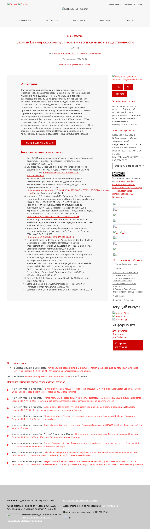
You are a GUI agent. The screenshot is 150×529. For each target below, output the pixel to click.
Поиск (129, 20)
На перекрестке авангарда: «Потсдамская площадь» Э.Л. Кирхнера (78, 388)
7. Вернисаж (118, 296)
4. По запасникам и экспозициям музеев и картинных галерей (123, 278)
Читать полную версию (39, 142)
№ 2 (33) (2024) (75, 36)
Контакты (105, 20)
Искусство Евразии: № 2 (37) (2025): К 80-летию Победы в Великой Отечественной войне (74, 454)
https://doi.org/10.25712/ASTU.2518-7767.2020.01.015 (53, 216)
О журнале (23, 20)
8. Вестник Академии (123, 300)
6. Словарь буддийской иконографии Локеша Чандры (127, 290)
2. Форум (116, 268)
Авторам (51, 20)
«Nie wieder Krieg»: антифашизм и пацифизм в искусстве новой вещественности (85, 452)
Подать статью (115, 4)
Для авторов (118, 334)
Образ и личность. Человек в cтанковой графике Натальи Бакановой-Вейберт (83, 416)
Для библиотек (119, 337)
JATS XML (119, 94)
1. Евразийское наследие (125, 264)
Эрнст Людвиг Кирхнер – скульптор (62, 425)
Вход (140, 4)
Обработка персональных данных (80, 500)
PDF (128, 87)
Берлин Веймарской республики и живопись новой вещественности (79, 443)
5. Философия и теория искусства (124, 285)
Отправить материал (122, 345)
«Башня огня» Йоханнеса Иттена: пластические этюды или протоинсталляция (84, 406)
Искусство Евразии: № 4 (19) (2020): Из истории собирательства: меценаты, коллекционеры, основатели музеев (76, 399)
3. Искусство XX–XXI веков (125, 272)
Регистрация (129, 4)
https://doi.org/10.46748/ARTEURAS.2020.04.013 (50, 237)
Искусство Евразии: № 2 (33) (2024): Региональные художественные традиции (52, 370)
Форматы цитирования (128, 165)
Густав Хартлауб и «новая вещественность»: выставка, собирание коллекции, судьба (87, 397)
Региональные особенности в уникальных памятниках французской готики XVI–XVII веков (93, 367)
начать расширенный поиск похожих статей (47, 376)
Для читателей (120, 330)
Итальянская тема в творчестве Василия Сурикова (101, 434)
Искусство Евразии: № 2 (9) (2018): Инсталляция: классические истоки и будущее (73, 408)
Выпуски (78, 20)
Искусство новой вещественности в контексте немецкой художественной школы (85, 461)
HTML (118, 87)
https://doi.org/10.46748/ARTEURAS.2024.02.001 (77, 53)
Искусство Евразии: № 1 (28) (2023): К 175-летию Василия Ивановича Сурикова (75, 436)
